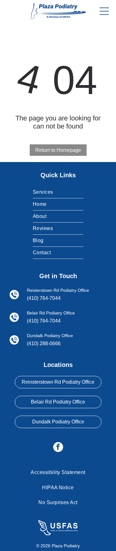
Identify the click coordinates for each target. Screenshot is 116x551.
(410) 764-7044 (44, 298)
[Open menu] (104, 11)
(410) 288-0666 (44, 343)
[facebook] (58, 448)
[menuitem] (58, 192)
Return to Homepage (58, 150)
